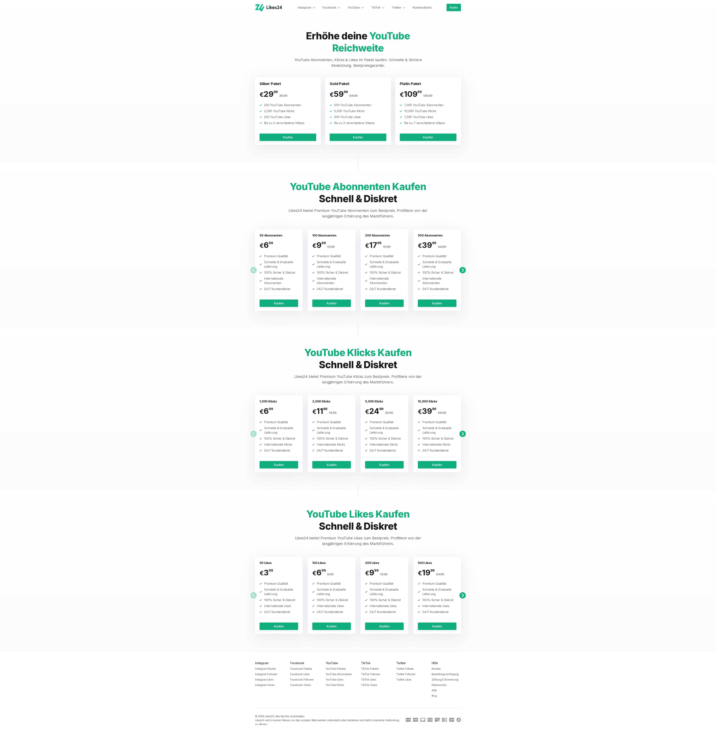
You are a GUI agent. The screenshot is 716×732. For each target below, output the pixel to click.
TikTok (376, 7)
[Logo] (268, 7)
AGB (434, 690)
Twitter (396, 7)
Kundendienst (422, 7)
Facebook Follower (302, 679)
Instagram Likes (264, 679)
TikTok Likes (368, 679)
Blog (434, 695)
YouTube (354, 7)
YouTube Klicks (335, 684)
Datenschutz (439, 684)
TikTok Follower (370, 674)
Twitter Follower (405, 674)
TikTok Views (369, 684)
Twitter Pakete (405, 668)
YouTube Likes (334, 679)
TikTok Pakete (370, 668)
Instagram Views (265, 684)
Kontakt (436, 668)
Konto (454, 7)
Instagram (304, 7)
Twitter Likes (403, 679)
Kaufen (288, 137)
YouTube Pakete (336, 668)
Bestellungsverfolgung (445, 674)
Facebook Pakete (301, 668)
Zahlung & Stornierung (445, 679)
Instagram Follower (266, 674)
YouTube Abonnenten (339, 674)
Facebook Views (300, 684)
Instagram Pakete (265, 668)
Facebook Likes (300, 674)
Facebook (329, 7)
